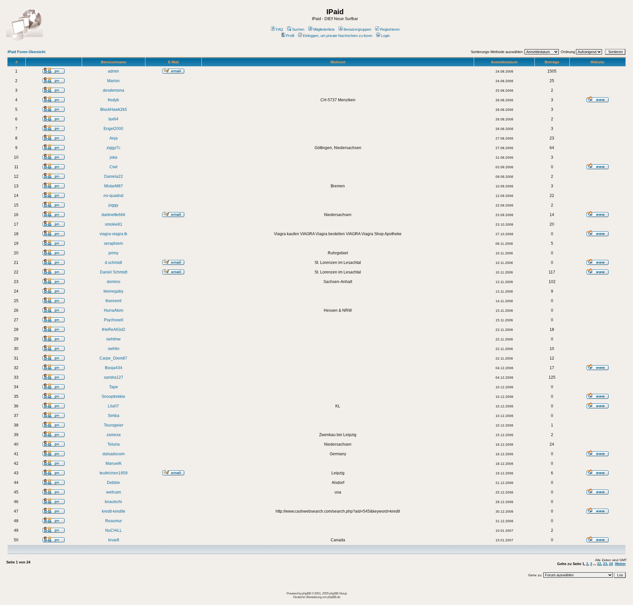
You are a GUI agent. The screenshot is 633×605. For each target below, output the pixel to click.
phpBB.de (333, 597)
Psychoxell (113, 320)
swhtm (113, 348)
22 (599, 564)
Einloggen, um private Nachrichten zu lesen (337, 36)
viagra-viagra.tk (113, 234)
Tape (113, 387)
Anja (113, 138)
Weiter (620, 564)
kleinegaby (113, 291)
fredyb (113, 100)
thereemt (113, 301)
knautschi (113, 501)
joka (113, 157)
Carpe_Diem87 (113, 358)
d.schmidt (113, 262)
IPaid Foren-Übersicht (26, 52)
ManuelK (114, 463)
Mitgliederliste (324, 29)
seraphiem (113, 243)
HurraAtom (113, 310)
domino (113, 281)
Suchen (298, 29)
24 (611, 564)
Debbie (113, 482)
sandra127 (113, 377)
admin (113, 71)
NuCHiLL (113, 530)
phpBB (306, 593)
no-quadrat (113, 195)
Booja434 (113, 368)
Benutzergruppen (357, 29)
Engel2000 (113, 128)
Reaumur (113, 521)
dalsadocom (114, 454)
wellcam (113, 492)
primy (113, 253)
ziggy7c (113, 147)
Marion (113, 81)
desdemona (113, 90)
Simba (113, 415)
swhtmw (113, 339)
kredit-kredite (113, 511)
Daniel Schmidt (113, 272)
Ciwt (113, 167)
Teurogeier (113, 425)
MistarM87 (113, 186)
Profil (290, 36)
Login (385, 36)
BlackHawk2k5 (113, 109)
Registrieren (390, 29)
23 (605, 564)
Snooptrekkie (113, 396)
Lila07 (113, 406)
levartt (113, 540)
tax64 (113, 119)
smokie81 (113, 224)
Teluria (113, 444)
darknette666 (113, 214)
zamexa (113, 434)
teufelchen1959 (114, 473)
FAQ (279, 29)
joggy (113, 205)
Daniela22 (113, 176)
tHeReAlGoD (113, 329)
